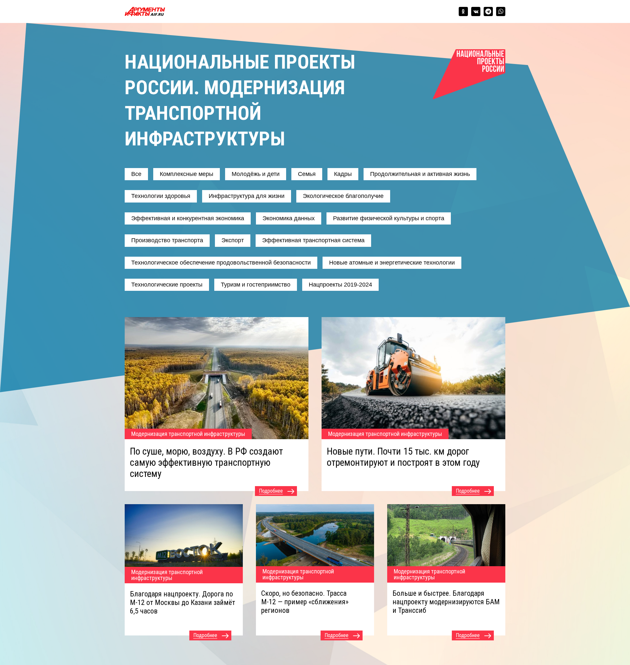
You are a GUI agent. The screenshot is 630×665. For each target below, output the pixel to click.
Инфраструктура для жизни (246, 196)
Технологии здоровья (160, 196)
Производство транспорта (167, 240)
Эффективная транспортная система (313, 240)
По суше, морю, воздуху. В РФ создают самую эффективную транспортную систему (206, 462)
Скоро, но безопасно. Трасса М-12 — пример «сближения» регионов (304, 601)
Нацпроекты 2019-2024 (340, 284)
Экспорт (232, 240)
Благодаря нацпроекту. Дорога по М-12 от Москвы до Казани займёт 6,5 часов (182, 602)
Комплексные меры (186, 174)
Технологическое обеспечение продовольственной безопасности (221, 262)
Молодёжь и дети (256, 174)
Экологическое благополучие (343, 196)
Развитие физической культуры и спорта (388, 218)
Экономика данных (288, 218)
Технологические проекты (166, 284)
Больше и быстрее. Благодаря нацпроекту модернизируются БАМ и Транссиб (446, 601)
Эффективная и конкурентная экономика (187, 218)
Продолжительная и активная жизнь (420, 174)
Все (136, 174)
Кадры (343, 174)
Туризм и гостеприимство (255, 284)
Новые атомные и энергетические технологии (392, 262)
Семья (307, 174)
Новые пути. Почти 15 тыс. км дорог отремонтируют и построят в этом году (403, 457)
